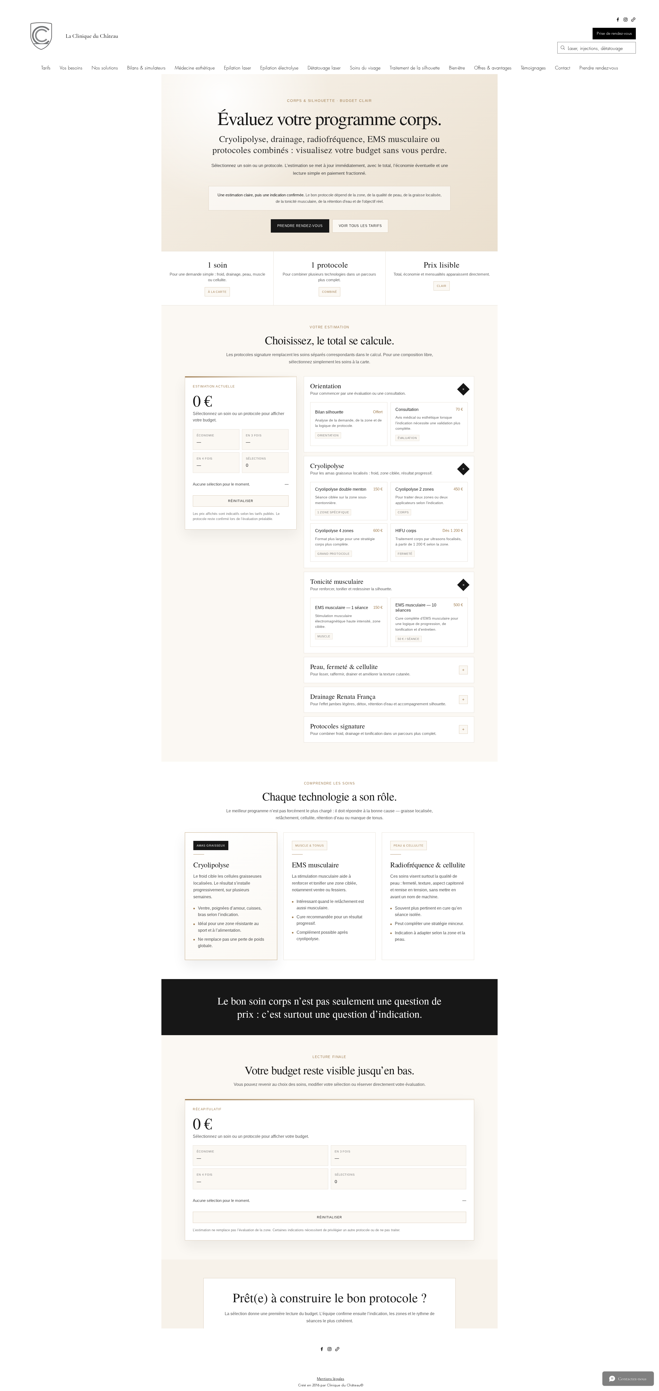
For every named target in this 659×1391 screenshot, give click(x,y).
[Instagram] (625, 19)
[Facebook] (617, 19)
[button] (146, 65)
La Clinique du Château (92, 36)
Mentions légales (330, 1378)
